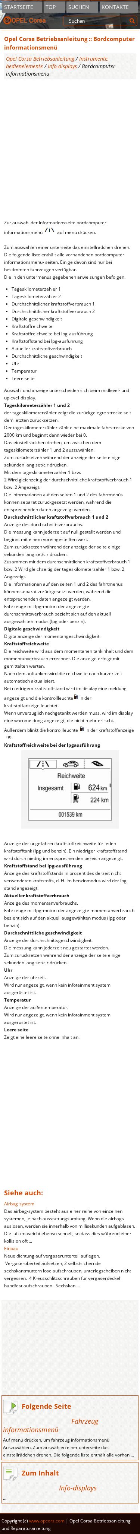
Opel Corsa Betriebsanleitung (40, 58)
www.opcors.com (47, 1521)
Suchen (78, 6)
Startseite (18, 6)
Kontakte (115, 6)
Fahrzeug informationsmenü (50, 1425)
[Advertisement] (70, 149)
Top (51, 6)
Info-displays (62, 66)
